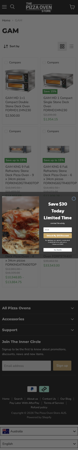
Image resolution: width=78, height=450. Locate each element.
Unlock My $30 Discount (57, 235)
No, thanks (57, 250)
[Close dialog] (73, 198)
